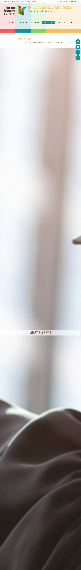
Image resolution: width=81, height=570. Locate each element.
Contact (62, 1)
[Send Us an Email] (77, 41)
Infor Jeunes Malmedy (50, 7)
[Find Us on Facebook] (77, 47)
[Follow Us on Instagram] (77, 57)
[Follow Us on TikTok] (77, 52)
